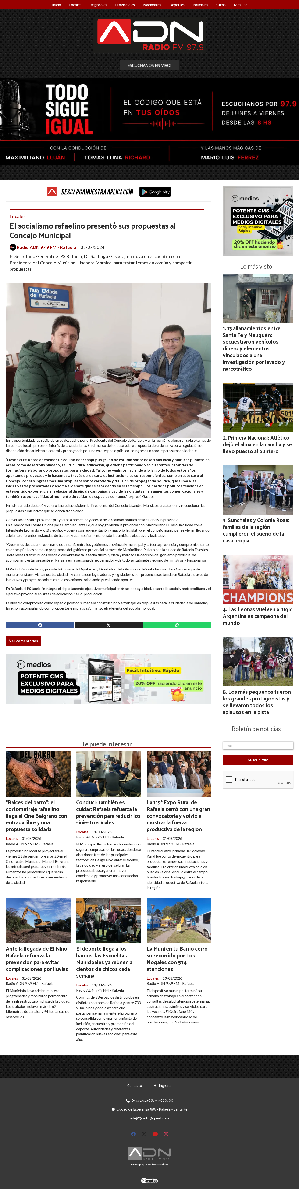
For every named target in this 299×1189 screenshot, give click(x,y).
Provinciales (125, 4)
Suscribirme (258, 760)
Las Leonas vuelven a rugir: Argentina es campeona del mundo (258, 616)
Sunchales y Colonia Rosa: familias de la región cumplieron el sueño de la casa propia (256, 530)
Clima (221, 4)
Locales (75, 4)
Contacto (134, 1086)
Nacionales (152, 4)
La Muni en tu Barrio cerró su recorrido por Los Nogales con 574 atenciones (177, 959)
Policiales (200, 4)
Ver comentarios (23, 641)
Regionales (98, 4)
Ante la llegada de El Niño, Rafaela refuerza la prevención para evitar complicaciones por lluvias (37, 959)
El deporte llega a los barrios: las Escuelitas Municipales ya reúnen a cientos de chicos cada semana (104, 962)
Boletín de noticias (256, 728)
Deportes (177, 4)
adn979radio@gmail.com (149, 1118)
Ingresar (165, 1086)
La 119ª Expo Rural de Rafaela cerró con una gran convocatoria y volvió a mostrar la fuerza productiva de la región (178, 816)
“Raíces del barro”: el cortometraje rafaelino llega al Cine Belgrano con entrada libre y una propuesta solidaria (36, 816)
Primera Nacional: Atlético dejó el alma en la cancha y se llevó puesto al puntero (257, 445)
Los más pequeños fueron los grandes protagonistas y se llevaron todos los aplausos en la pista (257, 702)
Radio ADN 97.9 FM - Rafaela (46, 247)
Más (237, 4)
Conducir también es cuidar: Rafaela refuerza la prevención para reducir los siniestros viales (108, 812)
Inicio (56, 4)
